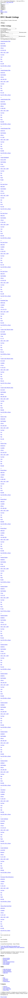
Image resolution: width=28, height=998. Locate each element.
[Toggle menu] (2, 13)
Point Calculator (6, 963)
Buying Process (6, 959)
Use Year (2, 29)
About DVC (5, 979)
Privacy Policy (6, 990)
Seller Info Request (7, 969)
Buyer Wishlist (6, 964)
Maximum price (22, 36)
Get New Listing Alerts (17, 947)
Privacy (2, 996)
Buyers (2, 4)
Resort (2, 28)
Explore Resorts (6, 981)
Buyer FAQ (5, 980)
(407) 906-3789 (10, 2)
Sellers (2, 6)
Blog (2, 10)
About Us (5, 986)
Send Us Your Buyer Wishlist (7, 947)
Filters (3, 22)
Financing (5, 960)
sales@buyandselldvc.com (14, 946)
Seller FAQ (5, 972)
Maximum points (22, 32)
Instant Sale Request (7, 971)
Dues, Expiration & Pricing (8, 961)
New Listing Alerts (7, 988)
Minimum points (4, 32)
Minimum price (4, 36)
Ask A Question (6, 987)
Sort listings (3, 39)
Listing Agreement (7, 970)
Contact (2, 9)
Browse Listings (4, 11)
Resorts (2, 7)
